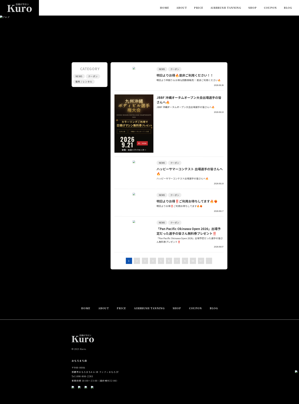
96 (193, 260)
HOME (164, 7)
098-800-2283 (84, 376)
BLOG (288, 7)
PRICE (198, 7)
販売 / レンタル (84, 81)
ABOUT (181, 7)
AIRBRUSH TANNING (225, 7)
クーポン (174, 69)
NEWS (162, 69)
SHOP (252, 7)
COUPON (270, 7)
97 (200, 260)
